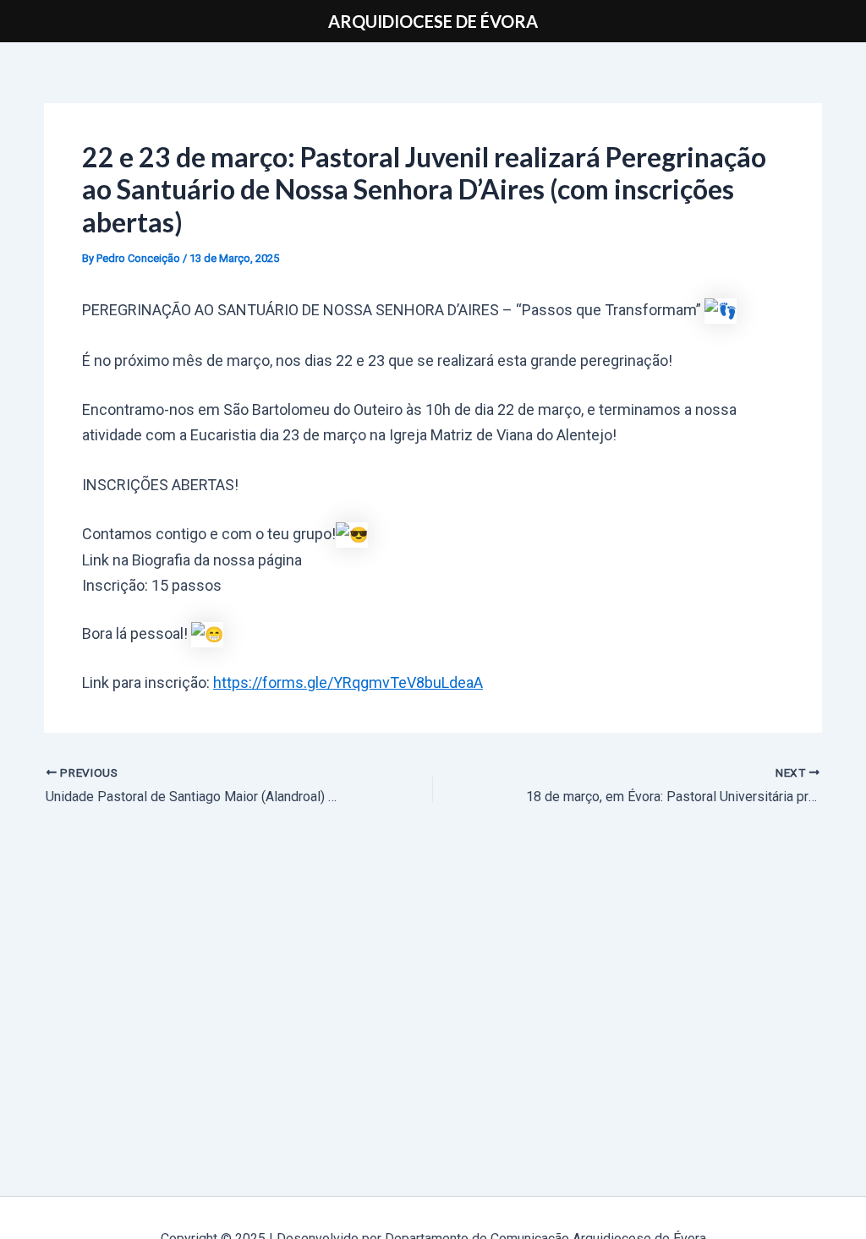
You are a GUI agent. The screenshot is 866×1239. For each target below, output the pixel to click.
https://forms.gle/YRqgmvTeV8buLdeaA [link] (348, 682)
